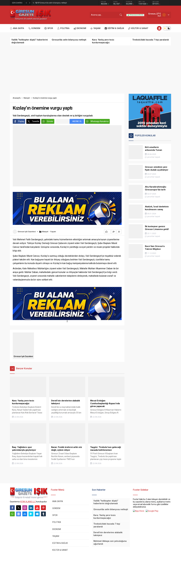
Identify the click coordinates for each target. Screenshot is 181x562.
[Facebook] (12, 507)
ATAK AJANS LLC (28, 501)
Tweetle (35, 121)
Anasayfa (17, 98)
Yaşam (53, 232)
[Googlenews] (18, 514)
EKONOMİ (56, 529)
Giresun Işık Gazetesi (27, 232)
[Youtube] (37, 507)
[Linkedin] (31, 507)
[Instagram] (24, 507)
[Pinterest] (43, 507)
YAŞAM (55, 536)
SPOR (55, 515)
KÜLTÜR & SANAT (60, 550)
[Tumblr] (43, 514)
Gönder (50, 121)
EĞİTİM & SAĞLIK (60, 543)
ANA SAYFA (57, 501)
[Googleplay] (31, 514)
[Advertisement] (90, 69)
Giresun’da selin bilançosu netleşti (51, 3)
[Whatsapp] (12, 514)
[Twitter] (18, 507)
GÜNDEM (56, 508)
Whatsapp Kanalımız (99, 121)
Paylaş (21, 121)
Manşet (27, 98)
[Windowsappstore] (37, 514)
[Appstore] (24, 514)
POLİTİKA (56, 522)
